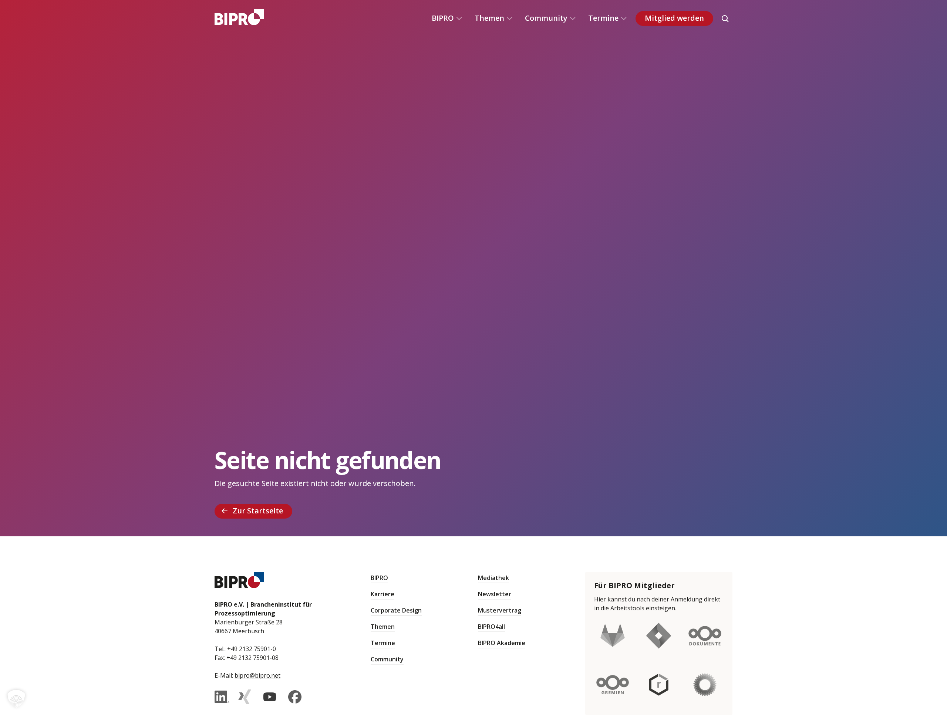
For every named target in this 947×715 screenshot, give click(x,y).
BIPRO (443, 18)
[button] (16, 698)
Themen (489, 18)
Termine (603, 18)
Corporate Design (396, 610)
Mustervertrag (499, 610)
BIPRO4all (491, 627)
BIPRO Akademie (501, 643)
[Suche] (725, 18)
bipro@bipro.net (257, 675)
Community (546, 18)
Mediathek (493, 578)
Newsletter (494, 594)
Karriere (382, 594)
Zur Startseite (258, 511)
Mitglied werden (674, 18)
